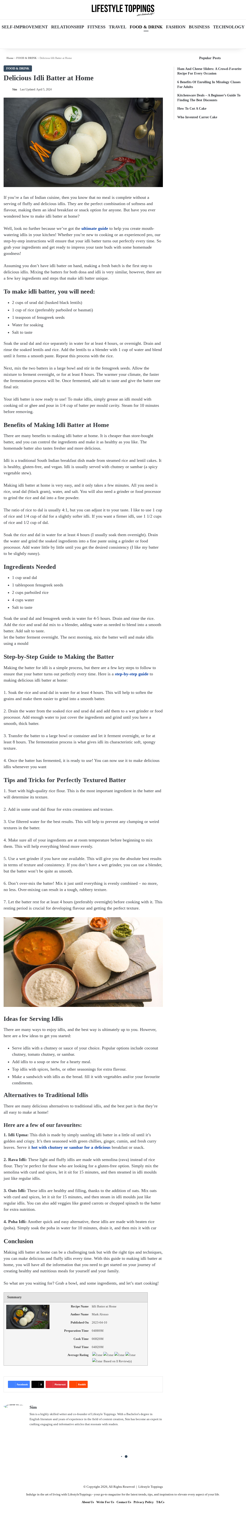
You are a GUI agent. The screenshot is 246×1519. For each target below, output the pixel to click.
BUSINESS (199, 27)
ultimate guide (94, 228)
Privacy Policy (144, 1502)
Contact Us (124, 1502)
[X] (32, 1432)
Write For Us (105, 1502)
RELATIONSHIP (67, 27)
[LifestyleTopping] (123, 9)
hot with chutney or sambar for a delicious (71, 1147)
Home (9, 57)
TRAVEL (117, 27)
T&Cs (160, 1502)
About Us (88, 1502)
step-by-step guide (131, 674)
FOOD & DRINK (146, 27)
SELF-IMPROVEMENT (25, 27)
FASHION (175, 27)
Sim (14, 89)
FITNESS (96, 27)
